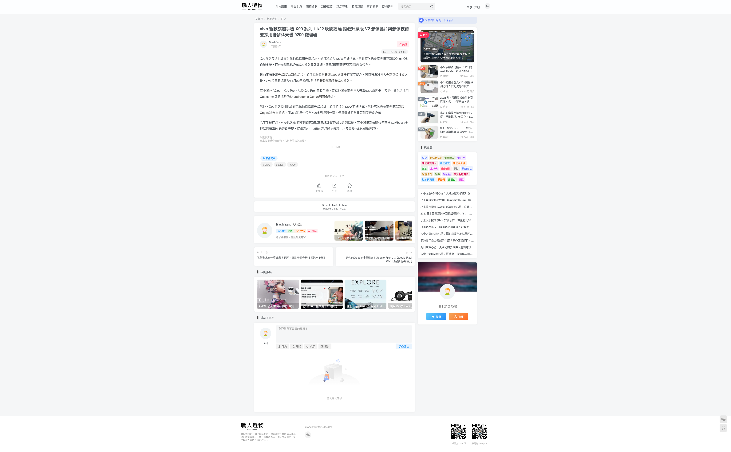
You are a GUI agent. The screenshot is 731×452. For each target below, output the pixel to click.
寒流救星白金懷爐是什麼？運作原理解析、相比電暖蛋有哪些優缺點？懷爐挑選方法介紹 (472, 240)
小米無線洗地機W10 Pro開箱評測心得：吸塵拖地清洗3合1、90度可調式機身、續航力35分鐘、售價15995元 (457, 72)
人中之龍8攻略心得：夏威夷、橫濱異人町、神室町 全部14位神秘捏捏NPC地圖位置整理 (473, 254)
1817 (283, 231)
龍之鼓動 (445, 163)
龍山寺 (461, 157)
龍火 (424, 157)
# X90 (293, 164)
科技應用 (281, 6)
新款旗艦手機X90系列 (335, 80)
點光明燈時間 (461, 174)
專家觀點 (372, 6)
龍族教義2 (435, 157)
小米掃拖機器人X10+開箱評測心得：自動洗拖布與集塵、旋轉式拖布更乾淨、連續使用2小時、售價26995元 (456, 87)
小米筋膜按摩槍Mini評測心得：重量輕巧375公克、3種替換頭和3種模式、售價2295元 (456, 118)
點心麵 (447, 174)
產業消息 (296, 6)
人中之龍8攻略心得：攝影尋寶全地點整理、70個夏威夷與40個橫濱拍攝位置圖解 (468, 233)
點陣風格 (467, 168)
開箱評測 (311, 6)
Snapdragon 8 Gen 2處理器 (308, 96)
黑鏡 (461, 179)
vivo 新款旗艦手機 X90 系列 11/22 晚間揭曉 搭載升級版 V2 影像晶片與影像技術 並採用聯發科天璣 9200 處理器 (334, 31)
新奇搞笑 (327, 6)
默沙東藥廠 (428, 179)
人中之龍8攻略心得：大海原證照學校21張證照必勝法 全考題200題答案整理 (465, 193)
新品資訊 (342, 6)
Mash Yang (276, 42)
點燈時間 (427, 174)
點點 (456, 168)
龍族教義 (449, 157)
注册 (477, 7)
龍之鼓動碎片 (429, 163)
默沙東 (441, 179)
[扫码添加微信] (723, 419)
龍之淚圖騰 (459, 163)
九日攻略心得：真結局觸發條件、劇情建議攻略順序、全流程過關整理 (462, 247)
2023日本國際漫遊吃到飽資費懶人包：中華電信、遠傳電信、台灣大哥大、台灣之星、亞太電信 (456, 103)
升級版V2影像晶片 (290, 74)
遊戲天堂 (387, 6)
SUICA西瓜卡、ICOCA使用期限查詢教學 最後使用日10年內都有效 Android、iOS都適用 (456, 133)
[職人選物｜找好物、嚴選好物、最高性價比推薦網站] (252, 426)
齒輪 (424, 168)
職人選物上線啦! (434, 20)
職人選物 (328, 426)
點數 (437, 174)
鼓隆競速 (446, 168)
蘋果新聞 (357, 6)
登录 (469, 7)
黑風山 (452, 179)
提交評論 (403, 346)
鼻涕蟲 (434, 168)
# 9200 (279, 164)
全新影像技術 (395, 74)
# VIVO (266, 164)
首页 (260, 19)
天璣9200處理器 (336, 74)
